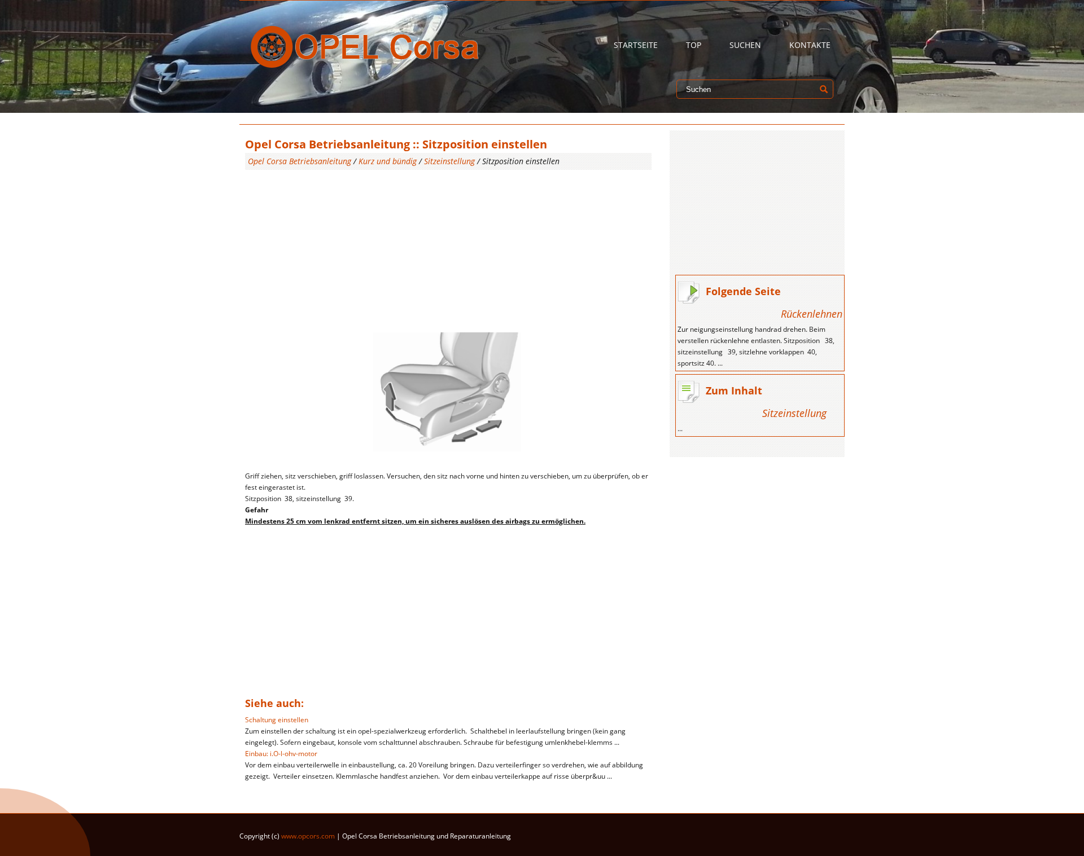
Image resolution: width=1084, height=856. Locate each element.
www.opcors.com (308, 836)
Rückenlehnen (811, 314)
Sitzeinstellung (449, 161)
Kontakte (810, 44)
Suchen (745, 44)
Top (693, 44)
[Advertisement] (448, 249)
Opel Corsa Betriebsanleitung (299, 161)
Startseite (636, 44)
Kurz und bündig (388, 161)
